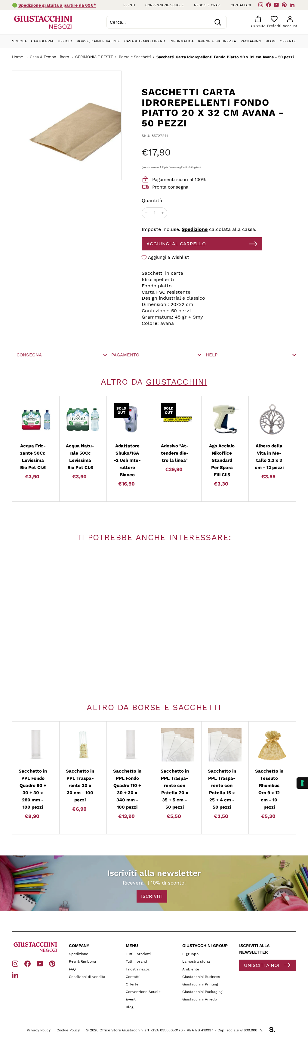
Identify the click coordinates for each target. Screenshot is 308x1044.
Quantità (152, 200)
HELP (211, 355)
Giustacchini (176, 382)
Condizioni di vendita (87, 977)
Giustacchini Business (201, 977)
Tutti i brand (136, 961)
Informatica (181, 41)
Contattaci (241, 5)
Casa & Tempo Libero (144, 41)
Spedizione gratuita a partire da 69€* (57, 5)
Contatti (133, 977)
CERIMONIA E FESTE (94, 57)
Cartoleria (42, 41)
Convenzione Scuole (143, 992)
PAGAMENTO (125, 355)
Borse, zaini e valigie (98, 41)
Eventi (129, 5)
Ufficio (65, 41)
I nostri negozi (138, 969)
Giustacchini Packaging (202, 992)
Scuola (19, 41)
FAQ (72, 969)
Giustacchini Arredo (199, 999)
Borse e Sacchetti (135, 57)
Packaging (251, 41)
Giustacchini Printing (200, 984)
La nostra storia (196, 961)
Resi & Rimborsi (82, 961)
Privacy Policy (39, 1030)
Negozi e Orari (207, 5)
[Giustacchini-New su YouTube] (40, 963)
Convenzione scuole (164, 5)
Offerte (288, 41)
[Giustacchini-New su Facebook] (27, 963)
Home (17, 57)
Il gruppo (190, 954)
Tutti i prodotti (138, 954)
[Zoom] (66, 125)
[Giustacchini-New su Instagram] (15, 963)
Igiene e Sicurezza (217, 41)
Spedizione (195, 229)
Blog (271, 41)
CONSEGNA (29, 355)
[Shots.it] (275, 1030)
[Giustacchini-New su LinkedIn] (15, 974)
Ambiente (190, 969)
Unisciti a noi (261, 965)
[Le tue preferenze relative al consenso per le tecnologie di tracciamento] (302, 783)
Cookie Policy (68, 1030)
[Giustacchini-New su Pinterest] (52, 963)
